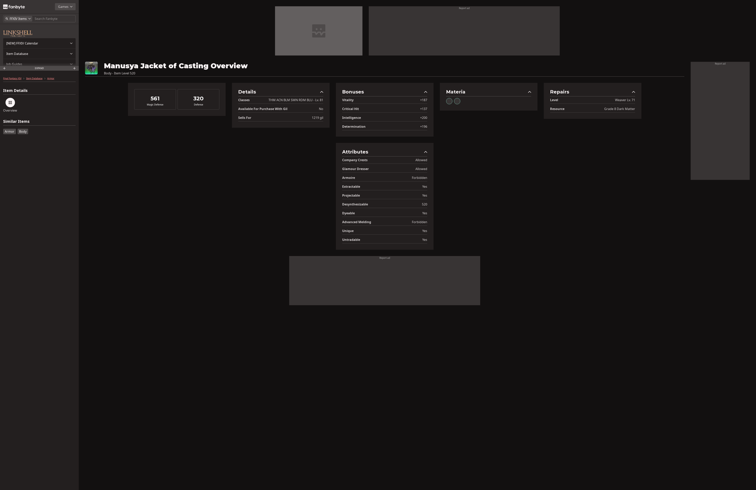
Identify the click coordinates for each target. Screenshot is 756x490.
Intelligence (351, 118)
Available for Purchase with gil (262, 109)
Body (23, 131)
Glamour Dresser (355, 169)
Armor (50, 78)
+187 (423, 100)
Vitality (348, 100)
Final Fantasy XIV (12, 78)
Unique (348, 231)
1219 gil (317, 118)
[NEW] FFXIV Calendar (22, 43)
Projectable (351, 195)
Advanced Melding (356, 222)
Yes (424, 187)
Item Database (17, 54)
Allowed (421, 160)
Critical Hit (350, 109)
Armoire (348, 178)
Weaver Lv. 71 (625, 100)
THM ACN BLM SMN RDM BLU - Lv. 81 (296, 100)
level (554, 100)
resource (557, 109)
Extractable (351, 187)
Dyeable (348, 213)
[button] (39, 43)
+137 (423, 109)
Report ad (464, 8)
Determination (354, 127)
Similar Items (16, 121)
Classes (244, 100)
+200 (423, 118)
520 (424, 204)
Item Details (15, 90)
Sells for (244, 118)
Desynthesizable (355, 204)
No (321, 109)
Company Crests (355, 160)
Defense (198, 104)
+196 (423, 127)
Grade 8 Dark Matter (619, 109)
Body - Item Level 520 (119, 73)
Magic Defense (155, 104)
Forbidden (419, 178)
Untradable (351, 240)
